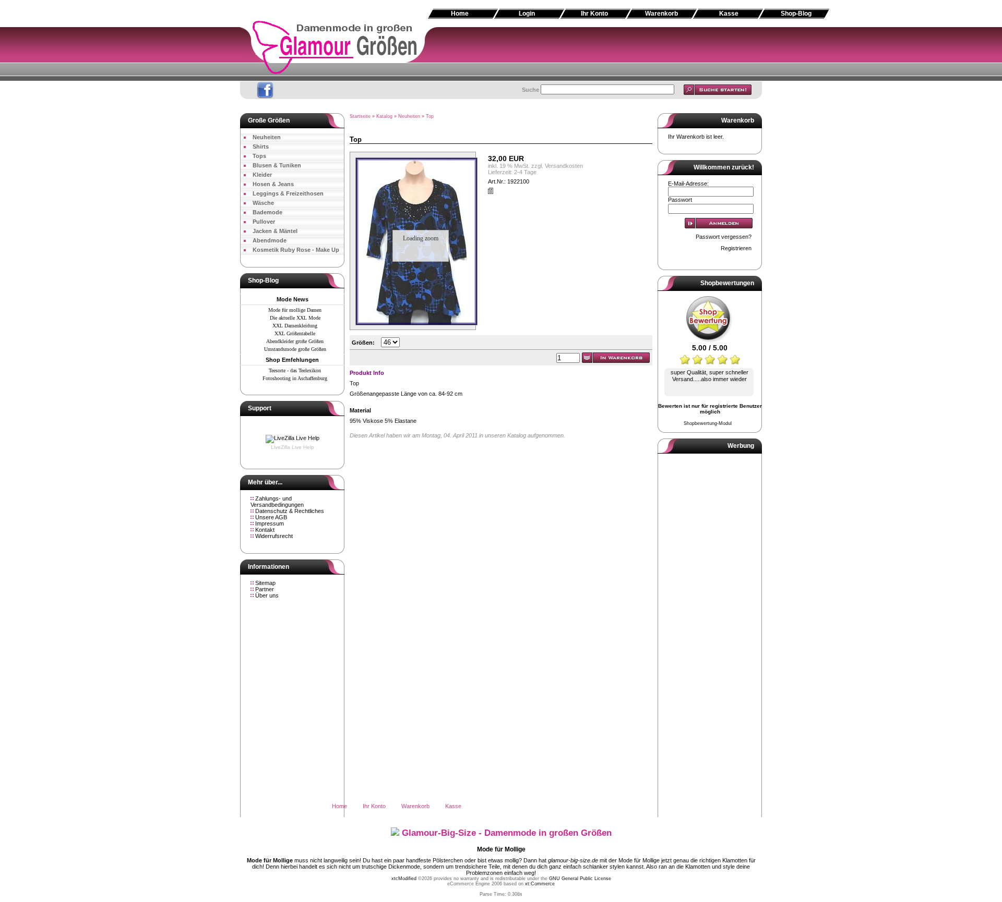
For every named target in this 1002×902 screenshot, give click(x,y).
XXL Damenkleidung (294, 325)
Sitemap (265, 583)
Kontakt (265, 530)
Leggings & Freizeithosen (288, 193)
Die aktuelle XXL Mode (295, 318)
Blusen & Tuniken (277, 165)
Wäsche (263, 203)
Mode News (292, 299)
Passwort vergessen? (724, 237)
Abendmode (270, 240)
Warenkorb (661, 13)
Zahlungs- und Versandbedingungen (277, 501)
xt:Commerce (540, 883)
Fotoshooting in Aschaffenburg (295, 378)
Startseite (360, 116)
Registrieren (736, 248)
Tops (259, 156)
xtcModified (403, 878)
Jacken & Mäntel (275, 231)
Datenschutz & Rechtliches (289, 511)
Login (527, 13)
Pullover (264, 221)
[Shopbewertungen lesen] (709, 341)
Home (460, 13)
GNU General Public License (580, 878)
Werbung (740, 445)
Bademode (267, 212)
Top (430, 116)
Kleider (262, 175)
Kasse (728, 13)
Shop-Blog (796, 13)
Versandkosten (564, 166)
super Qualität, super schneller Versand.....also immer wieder (709, 375)
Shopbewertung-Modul (708, 423)
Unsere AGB (271, 517)
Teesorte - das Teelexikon (295, 370)
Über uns (267, 595)
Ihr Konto (594, 13)
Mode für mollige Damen (294, 310)
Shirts (261, 146)
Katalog (384, 116)
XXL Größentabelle (295, 333)
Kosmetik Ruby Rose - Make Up (296, 250)
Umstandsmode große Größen (295, 349)
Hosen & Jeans (273, 184)
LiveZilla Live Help (292, 447)
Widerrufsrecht (274, 536)
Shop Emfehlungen (292, 360)
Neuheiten (267, 137)
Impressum (269, 523)
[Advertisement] (501, 104)
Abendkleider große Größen (295, 341)
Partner (264, 589)
